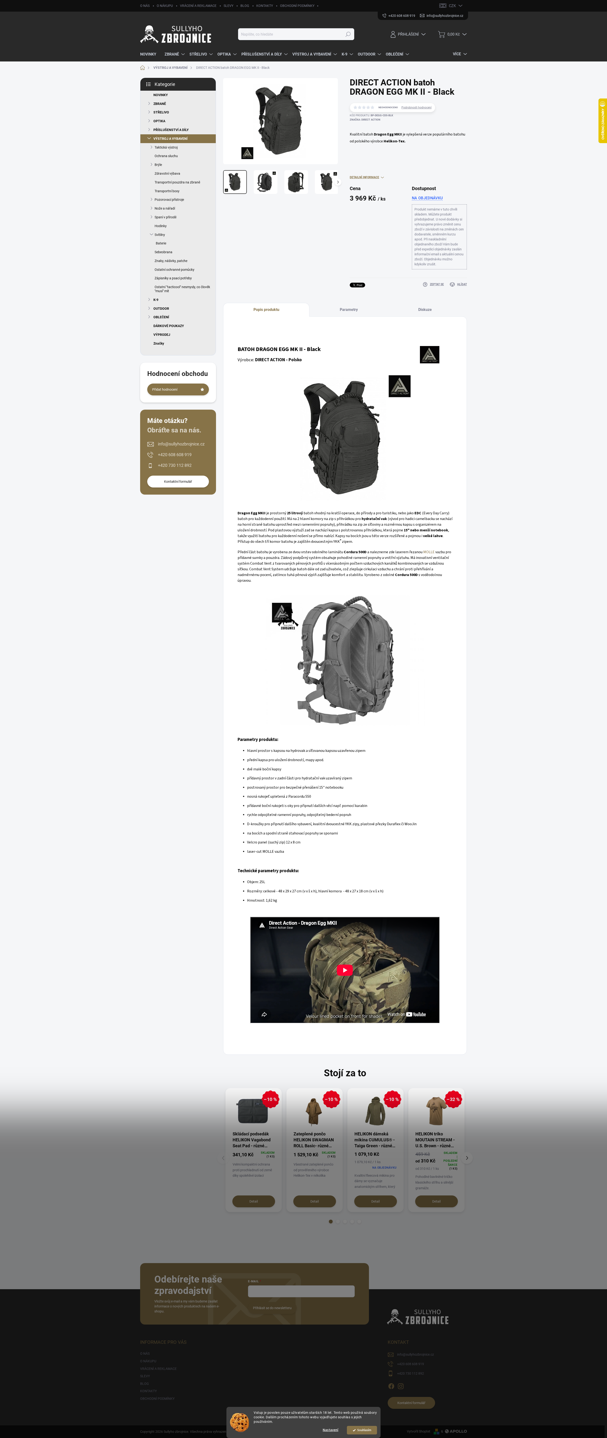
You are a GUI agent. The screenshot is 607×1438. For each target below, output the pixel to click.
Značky (158, 343)
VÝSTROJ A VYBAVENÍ (170, 139)
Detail (253, 1201)
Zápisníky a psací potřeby (173, 278)
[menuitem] (150, 54)
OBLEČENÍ (161, 317)
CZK (452, 6)
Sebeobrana (163, 252)
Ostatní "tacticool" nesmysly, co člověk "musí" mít (182, 289)
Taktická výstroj (166, 147)
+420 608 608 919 (175, 454)
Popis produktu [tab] (266, 309)
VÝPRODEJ (161, 335)
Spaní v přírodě (165, 217)
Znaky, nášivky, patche (171, 261)
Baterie (161, 243)
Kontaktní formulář (178, 481)
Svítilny (160, 235)
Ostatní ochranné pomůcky (174, 270)
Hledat (348, 34)
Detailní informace (364, 177)
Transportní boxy (167, 191)
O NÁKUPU (165, 6)
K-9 (155, 300)
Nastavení (330, 1430)
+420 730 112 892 (175, 465)
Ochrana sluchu (166, 156)
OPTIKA (159, 121)
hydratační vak (374, 518)
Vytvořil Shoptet (418, 1431)
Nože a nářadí (165, 208)
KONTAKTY (264, 6)
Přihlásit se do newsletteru (272, 1308)
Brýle (158, 165)
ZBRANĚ (159, 104)
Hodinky (161, 226)
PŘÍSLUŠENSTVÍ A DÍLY (171, 130)
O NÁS (145, 6)
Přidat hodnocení (164, 389)
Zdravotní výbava (167, 173)
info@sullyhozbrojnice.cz (181, 443)
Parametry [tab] (349, 309)
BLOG (244, 6)
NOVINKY (160, 95)
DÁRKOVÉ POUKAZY (168, 326)
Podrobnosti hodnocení (416, 107)
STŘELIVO (161, 112)
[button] (330, 1221)
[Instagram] (400, 1385)
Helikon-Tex (394, 141)
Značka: (365, 119)
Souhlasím (364, 1430)
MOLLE (429, 552)
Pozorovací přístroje (169, 199)
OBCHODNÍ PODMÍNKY (297, 6)
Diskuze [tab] (425, 309)
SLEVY (228, 6)
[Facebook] (391, 1385)
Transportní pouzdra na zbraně (177, 182)
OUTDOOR (161, 308)
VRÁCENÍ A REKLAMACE (198, 6)
